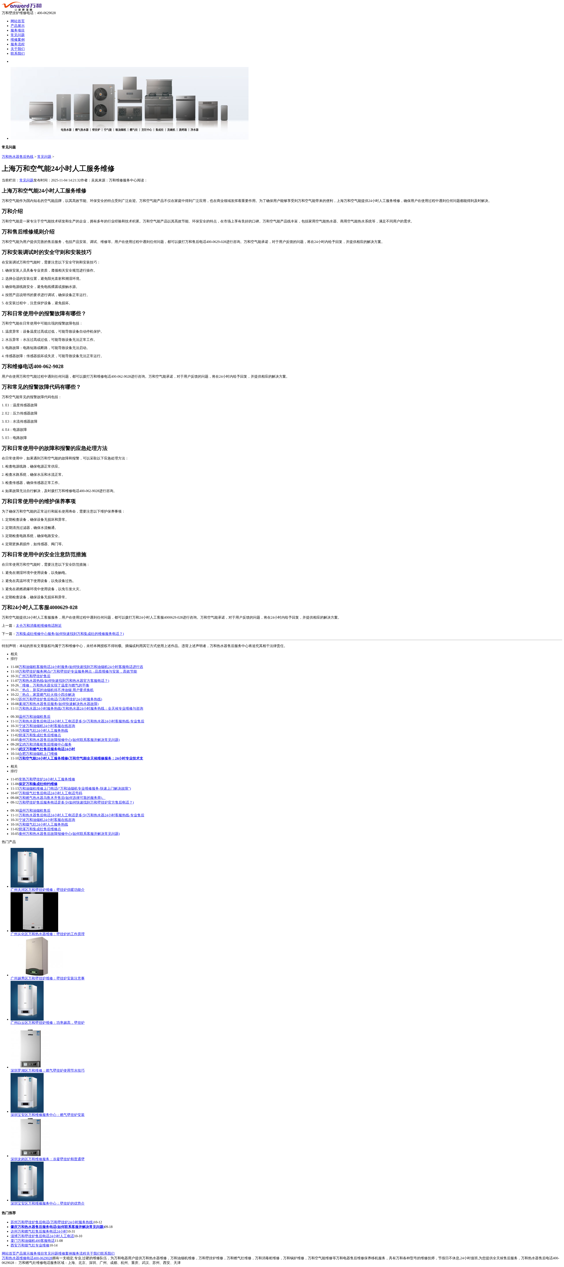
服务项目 (18, 30)
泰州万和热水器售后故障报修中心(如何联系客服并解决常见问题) (69, 740)
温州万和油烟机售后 (34, 716)
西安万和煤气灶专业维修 (30, 1245)
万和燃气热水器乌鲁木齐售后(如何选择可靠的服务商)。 (62, 798)
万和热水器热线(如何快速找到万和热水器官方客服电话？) (64, 681)
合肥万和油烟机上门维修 (38, 754)
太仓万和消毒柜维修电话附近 (39, 625)
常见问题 (18, 35)
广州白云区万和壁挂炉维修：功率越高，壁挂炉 (48, 1022)
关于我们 (18, 49)
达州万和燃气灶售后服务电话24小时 (39, 1231)
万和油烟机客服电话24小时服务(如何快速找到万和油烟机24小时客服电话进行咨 (81, 667)
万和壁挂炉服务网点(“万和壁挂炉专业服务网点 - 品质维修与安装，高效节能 (78, 671)
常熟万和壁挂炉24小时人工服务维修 (47, 779)
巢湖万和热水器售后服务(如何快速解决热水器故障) (58, 704)
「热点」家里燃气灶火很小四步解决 (47, 694)
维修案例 (18, 39)
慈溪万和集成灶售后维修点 (40, 735)
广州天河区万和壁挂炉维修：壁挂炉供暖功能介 (48, 890)
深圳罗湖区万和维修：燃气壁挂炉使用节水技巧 (48, 1070)
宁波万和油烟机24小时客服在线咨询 (47, 726)
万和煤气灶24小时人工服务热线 (43, 730)
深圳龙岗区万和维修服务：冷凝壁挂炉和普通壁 (48, 1159)
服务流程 (18, 44)
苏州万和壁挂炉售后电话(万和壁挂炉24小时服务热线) (60, 699)
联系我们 (18, 53)
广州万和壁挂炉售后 (34, 676)
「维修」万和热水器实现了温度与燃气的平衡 (54, 685)
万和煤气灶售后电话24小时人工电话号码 (50, 793)
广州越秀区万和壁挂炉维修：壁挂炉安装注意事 (48, 978)
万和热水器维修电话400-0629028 (27, 1258)
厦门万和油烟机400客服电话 (33, 1241)
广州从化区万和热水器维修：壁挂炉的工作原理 (48, 934)
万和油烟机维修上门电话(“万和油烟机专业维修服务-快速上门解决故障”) (75, 788)
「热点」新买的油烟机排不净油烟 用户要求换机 (56, 690)
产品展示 (18, 26)
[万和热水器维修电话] (21, 9)
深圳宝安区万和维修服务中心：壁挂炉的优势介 (48, 1203)
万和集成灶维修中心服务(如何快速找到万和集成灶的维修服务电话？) (70, 634)
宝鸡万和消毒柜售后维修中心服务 (45, 744)
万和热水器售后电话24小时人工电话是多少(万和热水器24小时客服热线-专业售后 (81, 721)
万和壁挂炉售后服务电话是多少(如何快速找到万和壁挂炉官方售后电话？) (76, 802)
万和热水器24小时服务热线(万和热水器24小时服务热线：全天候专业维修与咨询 (81, 708)
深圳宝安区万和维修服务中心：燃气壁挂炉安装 (48, 1115)
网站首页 (18, 21)
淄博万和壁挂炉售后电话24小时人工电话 (42, 1236)
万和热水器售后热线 (17, 157)
